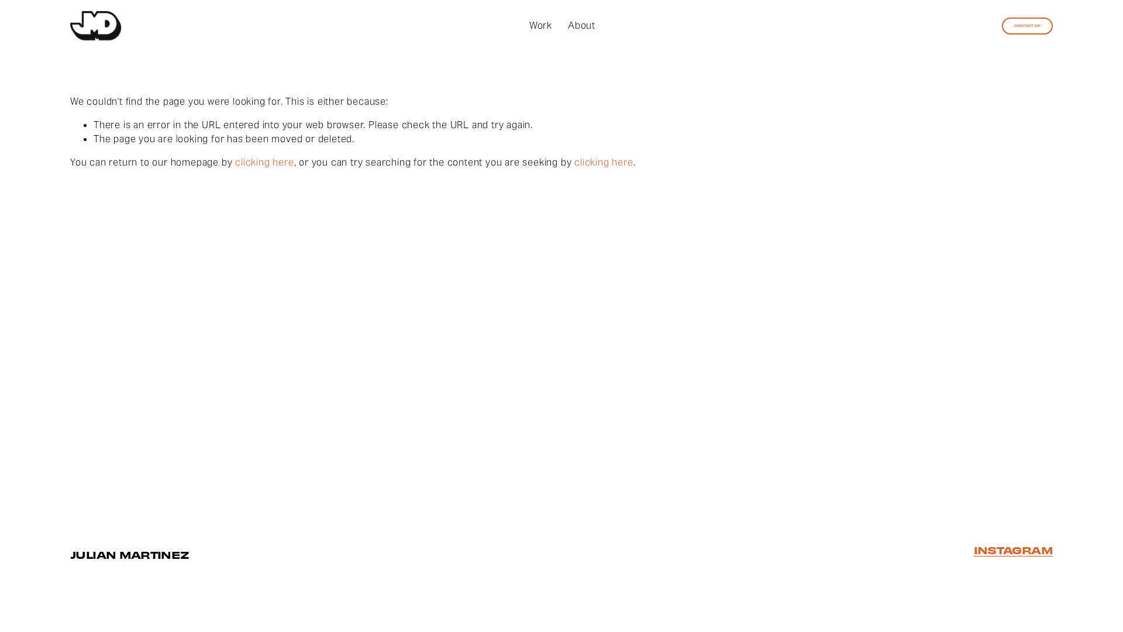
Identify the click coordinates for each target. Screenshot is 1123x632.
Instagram (1013, 550)
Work (540, 25)
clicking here (264, 162)
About (581, 25)
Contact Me (1027, 26)
